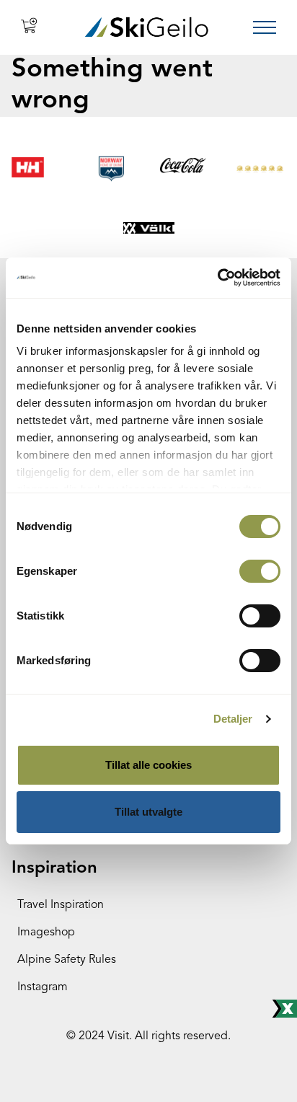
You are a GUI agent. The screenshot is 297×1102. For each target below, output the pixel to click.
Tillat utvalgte (148, 812)
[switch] (259, 571)
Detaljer (233, 719)
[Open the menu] (264, 27)
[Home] (146, 27)
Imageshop (46, 932)
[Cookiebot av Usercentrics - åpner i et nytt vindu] (217, 277)
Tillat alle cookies (148, 765)
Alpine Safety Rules (66, 960)
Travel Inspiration (60, 905)
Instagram (42, 987)
